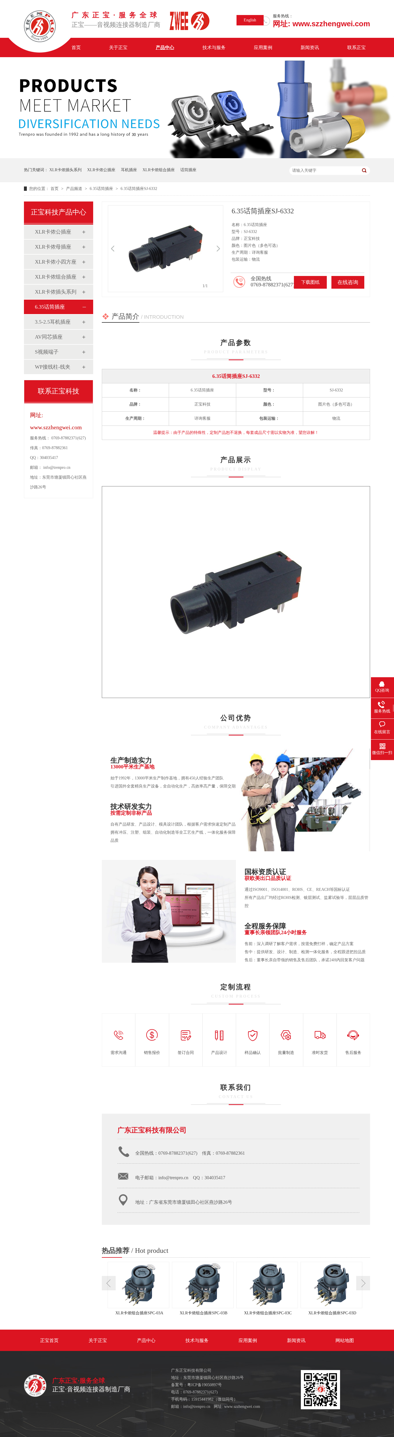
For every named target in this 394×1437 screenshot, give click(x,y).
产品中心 (165, 47)
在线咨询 (347, 282)
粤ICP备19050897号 (204, 1385)
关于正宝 (118, 47)
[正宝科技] (35, 1395)
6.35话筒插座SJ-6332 (139, 188)
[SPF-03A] (140, 1285)
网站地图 (344, 1340)
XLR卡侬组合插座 (158, 170)
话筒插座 (188, 170)
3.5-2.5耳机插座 (53, 322)
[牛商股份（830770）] (220, 1392)
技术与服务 (214, 47)
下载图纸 (310, 282)
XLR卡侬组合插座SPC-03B (203, 1313)
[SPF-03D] (333, 1285)
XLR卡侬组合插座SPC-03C (268, 1313)
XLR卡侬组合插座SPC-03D (332, 1313)
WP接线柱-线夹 (52, 367)
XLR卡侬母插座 (53, 247)
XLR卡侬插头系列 (65, 170)
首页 (76, 47)
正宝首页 (49, 1340)
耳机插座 (129, 170)
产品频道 (74, 188)
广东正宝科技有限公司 (152, 1130)
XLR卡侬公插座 (101, 170)
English (250, 20)
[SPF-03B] (204, 1285)
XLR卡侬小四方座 (55, 262)
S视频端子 (47, 352)
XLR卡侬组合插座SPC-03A (139, 1313)
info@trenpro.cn (56, 467)
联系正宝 (356, 47)
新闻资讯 (310, 47)
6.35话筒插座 (102, 188)
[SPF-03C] (268, 1285)
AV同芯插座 (49, 337)
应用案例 (263, 47)
